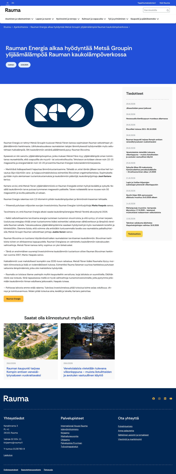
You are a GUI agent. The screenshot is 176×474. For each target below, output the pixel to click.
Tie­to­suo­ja (48, 469)
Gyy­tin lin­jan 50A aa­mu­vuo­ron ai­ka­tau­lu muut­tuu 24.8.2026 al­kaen (141, 196)
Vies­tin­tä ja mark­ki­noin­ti (130, 439)
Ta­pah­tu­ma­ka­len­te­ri (147, 3)
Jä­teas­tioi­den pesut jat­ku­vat (138, 108)
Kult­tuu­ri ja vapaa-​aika (92, 18)
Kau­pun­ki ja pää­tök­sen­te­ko (143, 18)
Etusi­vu (7, 27)
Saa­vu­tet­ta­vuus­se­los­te (31, 469)
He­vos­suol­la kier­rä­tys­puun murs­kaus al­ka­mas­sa (147, 118)
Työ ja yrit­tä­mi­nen (116, 18)
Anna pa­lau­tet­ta (126, 430)
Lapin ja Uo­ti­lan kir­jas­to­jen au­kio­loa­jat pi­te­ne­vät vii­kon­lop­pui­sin (142, 183)
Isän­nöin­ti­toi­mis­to (70, 429)
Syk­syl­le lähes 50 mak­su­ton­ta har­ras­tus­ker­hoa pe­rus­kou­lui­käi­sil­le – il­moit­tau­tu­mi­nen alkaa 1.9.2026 (141, 169)
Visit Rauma (165, 3)
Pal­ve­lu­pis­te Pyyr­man (71, 443)
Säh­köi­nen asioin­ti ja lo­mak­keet (133, 435)
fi (7, 3)
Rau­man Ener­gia (13, 299)
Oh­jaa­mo (65, 439)
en (13, 3)
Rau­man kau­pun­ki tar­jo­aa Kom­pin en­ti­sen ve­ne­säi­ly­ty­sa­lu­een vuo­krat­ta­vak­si (24, 372)
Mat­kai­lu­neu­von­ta (69, 436)
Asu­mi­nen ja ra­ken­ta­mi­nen (17, 18)
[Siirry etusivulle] (13, 10)
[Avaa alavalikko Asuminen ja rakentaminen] (32, 18)
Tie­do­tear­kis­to (134, 234)
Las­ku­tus (8, 455)
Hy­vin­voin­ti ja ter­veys (66, 18)
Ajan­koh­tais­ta (21, 27)
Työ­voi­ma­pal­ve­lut (69, 446)
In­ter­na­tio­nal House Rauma (74, 425)
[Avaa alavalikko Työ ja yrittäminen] (127, 18)
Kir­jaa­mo (65, 432)
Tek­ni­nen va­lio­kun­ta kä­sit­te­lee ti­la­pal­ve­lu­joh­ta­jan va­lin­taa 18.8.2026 (142, 224)
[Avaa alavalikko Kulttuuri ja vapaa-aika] (105, 18)
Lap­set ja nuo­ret (43, 18)
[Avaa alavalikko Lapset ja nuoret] (53, 18)
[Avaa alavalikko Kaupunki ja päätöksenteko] (158, 18)
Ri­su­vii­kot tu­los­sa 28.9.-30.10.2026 (141, 129)
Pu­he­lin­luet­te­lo (125, 426)
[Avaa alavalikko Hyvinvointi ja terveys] (78, 18)
